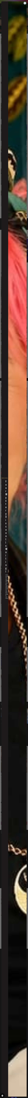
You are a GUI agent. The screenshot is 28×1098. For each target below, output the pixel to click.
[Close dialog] (25, 3)
